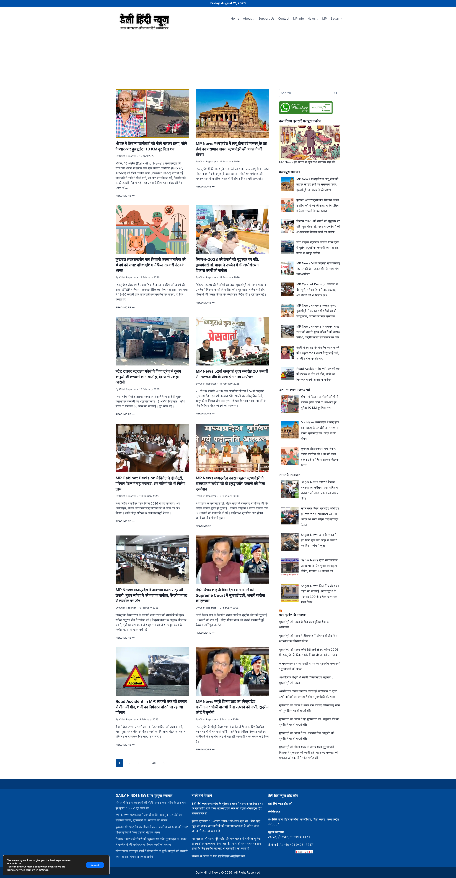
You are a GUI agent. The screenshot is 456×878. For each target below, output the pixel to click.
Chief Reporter (127, 156)
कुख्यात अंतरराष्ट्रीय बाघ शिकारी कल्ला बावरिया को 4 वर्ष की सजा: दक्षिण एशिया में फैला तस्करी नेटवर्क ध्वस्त (151, 265)
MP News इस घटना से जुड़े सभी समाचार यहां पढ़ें (307, 162)
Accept (95, 865)
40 (154, 763)
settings (43, 870)
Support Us (266, 18)
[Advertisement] (228, 58)
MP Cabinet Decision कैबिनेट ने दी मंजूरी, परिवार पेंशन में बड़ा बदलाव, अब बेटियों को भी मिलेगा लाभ (150, 483)
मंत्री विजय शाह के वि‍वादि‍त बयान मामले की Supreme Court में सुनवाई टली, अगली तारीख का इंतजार (230, 595)
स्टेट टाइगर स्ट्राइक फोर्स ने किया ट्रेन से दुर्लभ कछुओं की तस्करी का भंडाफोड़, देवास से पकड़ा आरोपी (148, 377)
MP (324, 18)
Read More (125, 195)
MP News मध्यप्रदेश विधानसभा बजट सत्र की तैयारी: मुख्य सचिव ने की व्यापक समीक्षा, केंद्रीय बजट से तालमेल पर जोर (151, 595)
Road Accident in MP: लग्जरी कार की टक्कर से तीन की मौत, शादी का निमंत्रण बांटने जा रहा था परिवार (151, 707)
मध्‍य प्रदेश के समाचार (293, 615)
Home (235, 18)
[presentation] (152, 113)
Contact (283, 18)
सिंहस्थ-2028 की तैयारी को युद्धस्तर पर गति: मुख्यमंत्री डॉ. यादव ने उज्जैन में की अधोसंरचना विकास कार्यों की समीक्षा (228, 265)
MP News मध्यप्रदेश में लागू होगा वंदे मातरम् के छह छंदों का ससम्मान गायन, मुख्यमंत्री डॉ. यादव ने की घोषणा (231, 149)
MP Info (298, 18)
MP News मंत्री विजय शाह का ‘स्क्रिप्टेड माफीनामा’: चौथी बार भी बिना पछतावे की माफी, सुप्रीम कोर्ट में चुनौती (232, 707)
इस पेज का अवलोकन (229, 856)
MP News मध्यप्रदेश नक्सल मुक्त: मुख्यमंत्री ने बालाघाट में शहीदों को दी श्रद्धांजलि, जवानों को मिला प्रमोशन (230, 483)
